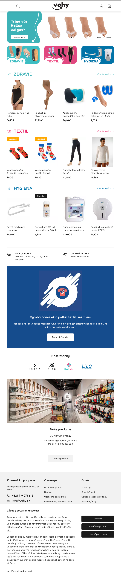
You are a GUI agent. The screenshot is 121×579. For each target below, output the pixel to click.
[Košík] (109, 5)
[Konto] (101, 5)
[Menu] (10, 5)
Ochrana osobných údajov (94, 496)
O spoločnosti (88, 492)
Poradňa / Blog (88, 501)
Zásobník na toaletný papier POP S (102, 229)
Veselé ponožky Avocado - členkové (17, 172)
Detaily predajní (60, 458)
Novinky (48, 492)
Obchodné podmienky (55, 496)
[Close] (112, 510)
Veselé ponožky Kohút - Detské (43, 172)
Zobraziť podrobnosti (21, 571)
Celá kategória (104, 74)
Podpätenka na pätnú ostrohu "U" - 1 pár (102, 114)
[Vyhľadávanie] (18, 5)
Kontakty (85, 487)
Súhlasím (98, 518)
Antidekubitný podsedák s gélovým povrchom (74, 115)
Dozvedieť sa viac (60, 337)
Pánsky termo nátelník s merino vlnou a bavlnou (100, 173)
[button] (68, 37)
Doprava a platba (52, 487)
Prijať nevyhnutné (97, 526)
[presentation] (99, 37)
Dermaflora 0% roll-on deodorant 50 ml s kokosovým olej (46, 230)
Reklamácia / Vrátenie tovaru (58, 501)
